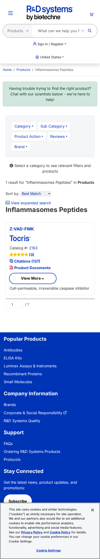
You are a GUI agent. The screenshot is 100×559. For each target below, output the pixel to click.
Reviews (57, 136)
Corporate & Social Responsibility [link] (33, 412)
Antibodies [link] (13, 350)
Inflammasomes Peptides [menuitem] (54, 70)
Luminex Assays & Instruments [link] (30, 366)
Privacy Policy (32, 532)
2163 (33, 248)
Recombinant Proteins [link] (23, 374)
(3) (31, 254)
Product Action (27, 136)
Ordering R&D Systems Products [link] (32, 451)
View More (31, 278)
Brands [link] (10, 404)
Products (23, 70)
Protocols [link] (12, 459)
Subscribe (18, 501)
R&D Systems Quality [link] (22, 420)
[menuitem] (7, 69)
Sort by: (13, 193)
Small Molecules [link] (18, 381)
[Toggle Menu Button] (10, 13)
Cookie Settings (48, 550)
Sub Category (52, 126)
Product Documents (32, 267)
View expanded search (30, 203)
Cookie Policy (60, 532)
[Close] (92, 510)
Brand (19, 146)
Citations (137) (26, 261)
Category (22, 126)
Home (7, 70)
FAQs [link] (8, 443)
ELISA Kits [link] (13, 358)
